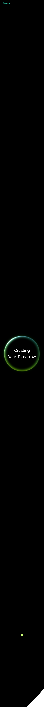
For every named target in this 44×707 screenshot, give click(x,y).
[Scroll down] (22, 635)
